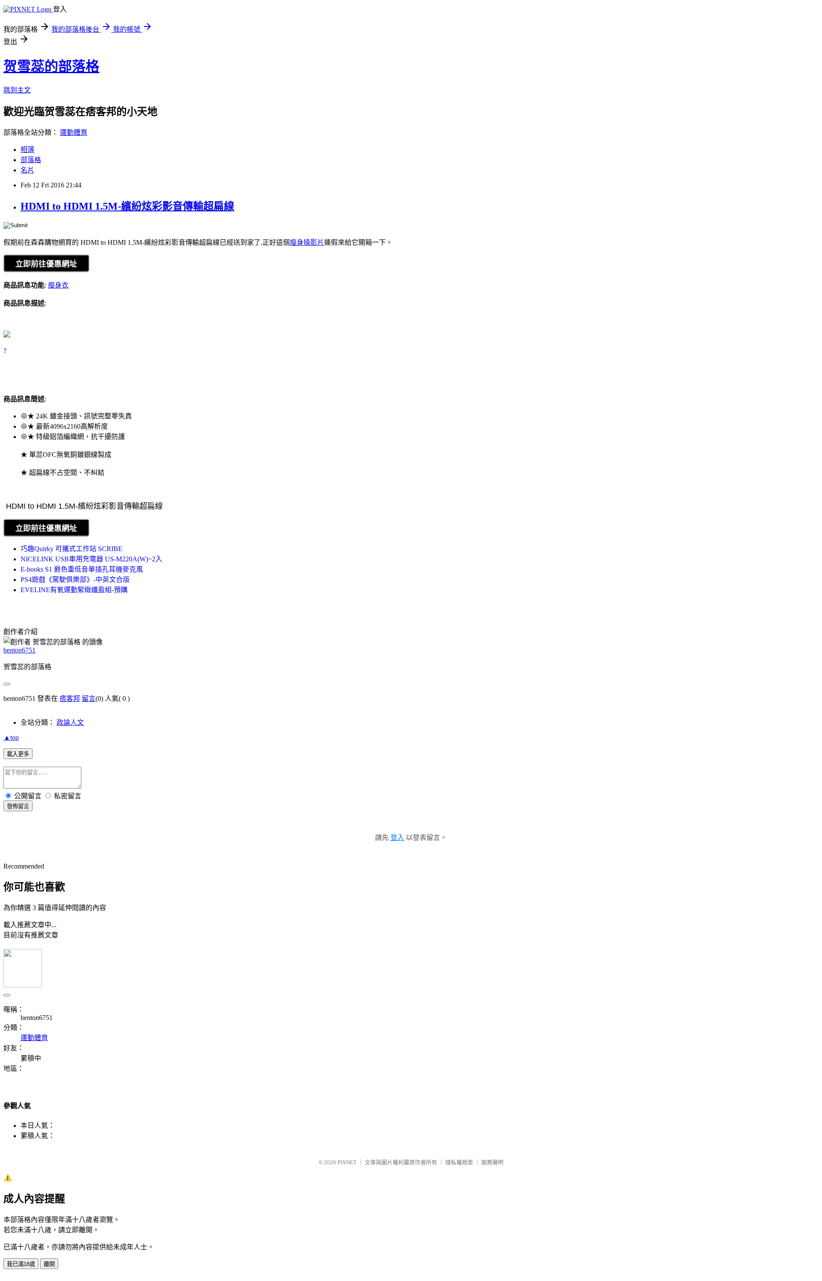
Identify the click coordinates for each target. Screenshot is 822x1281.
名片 (27, 170)
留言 (88, 698)
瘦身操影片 (307, 242)
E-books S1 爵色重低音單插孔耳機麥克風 (82, 569)
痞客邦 (70, 698)
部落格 (31, 159)
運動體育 (73, 132)
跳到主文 (17, 90)
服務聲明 (492, 1162)
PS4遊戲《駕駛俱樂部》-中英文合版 (75, 579)
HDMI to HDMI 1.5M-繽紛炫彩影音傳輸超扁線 (127, 206)
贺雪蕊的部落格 (51, 66)
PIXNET (347, 1162)
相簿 (27, 149)
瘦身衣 (58, 285)
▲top (11, 737)
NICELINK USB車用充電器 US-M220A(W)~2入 (91, 559)
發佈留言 (18, 806)
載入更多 (18, 754)
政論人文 (70, 722)
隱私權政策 (459, 1162)
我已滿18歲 (21, 1264)
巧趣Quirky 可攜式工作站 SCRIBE (71, 548)
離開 (49, 1264)
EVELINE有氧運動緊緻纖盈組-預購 (74, 589)
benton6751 (19, 650)
